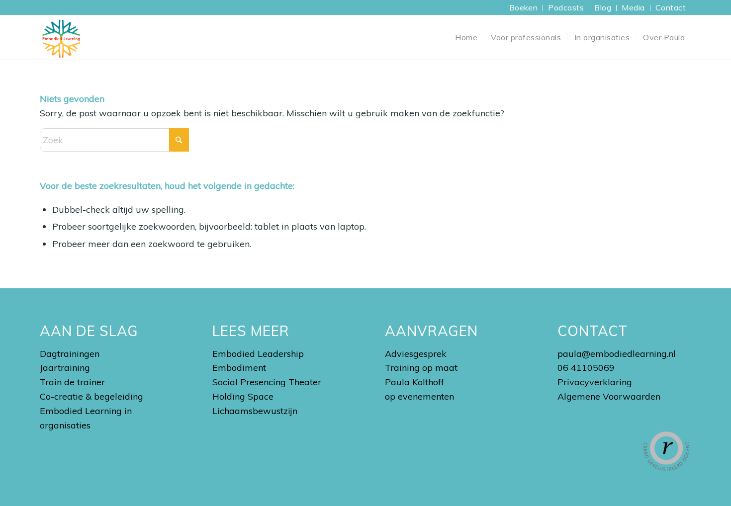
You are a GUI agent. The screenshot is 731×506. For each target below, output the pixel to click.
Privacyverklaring (594, 382)
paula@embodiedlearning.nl (616, 353)
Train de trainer (72, 382)
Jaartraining (65, 367)
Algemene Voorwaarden (608, 396)
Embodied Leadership (258, 353)
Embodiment (239, 367)
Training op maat (421, 367)
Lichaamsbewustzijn (254, 411)
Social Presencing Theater (266, 382)
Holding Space (243, 396)
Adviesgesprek (416, 353)
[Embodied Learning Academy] (61, 37)
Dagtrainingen (69, 353)
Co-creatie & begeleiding (91, 396)
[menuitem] (524, 8)
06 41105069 (586, 367)
